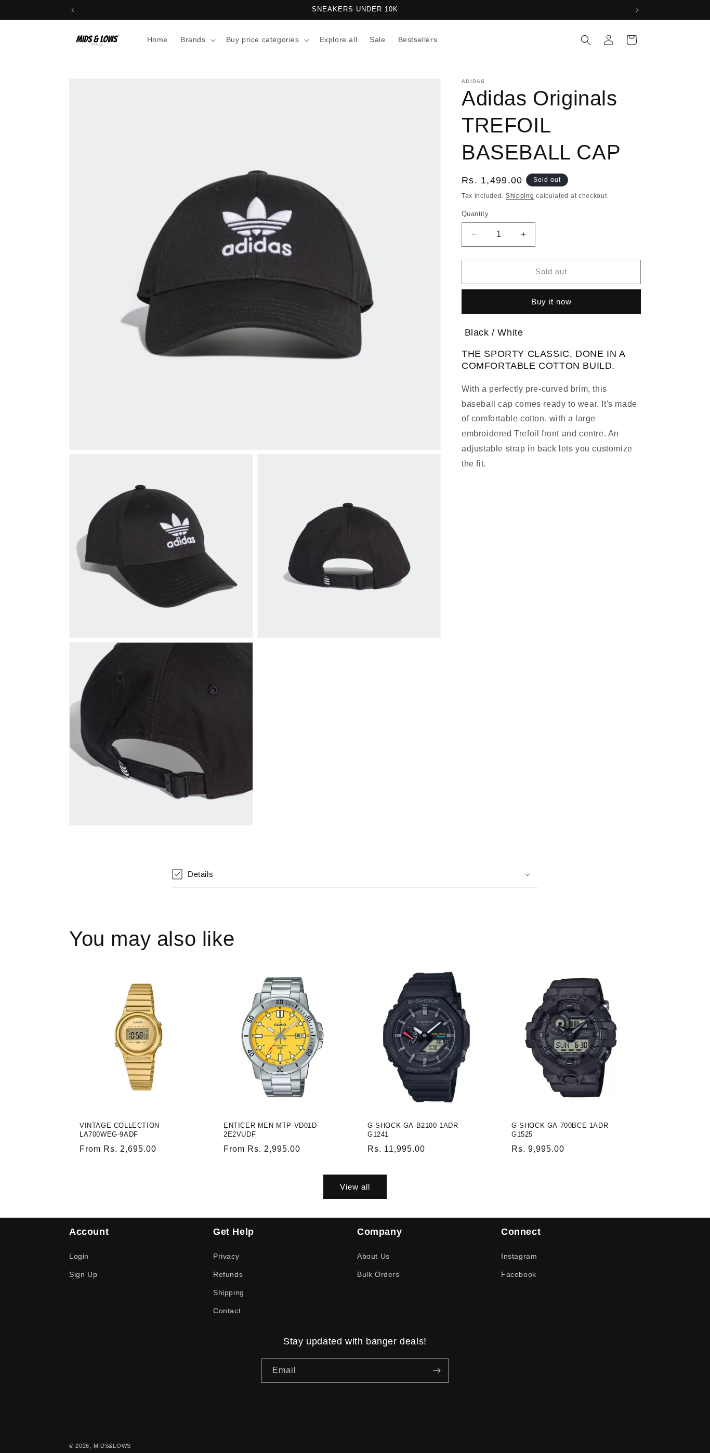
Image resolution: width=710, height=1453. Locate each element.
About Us (373, 1255)
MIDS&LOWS (112, 1446)
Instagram (519, 1255)
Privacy (226, 1255)
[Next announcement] (637, 10)
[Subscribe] (436, 1370)
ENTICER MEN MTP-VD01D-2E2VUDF (271, 1130)
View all (355, 1186)
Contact (227, 1311)
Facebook (518, 1274)
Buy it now (551, 301)
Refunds (228, 1274)
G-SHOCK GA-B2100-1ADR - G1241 (415, 1130)
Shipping (520, 195)
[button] (197, 39)
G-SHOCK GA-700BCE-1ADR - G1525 (562, 1130)
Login (79, 1255)
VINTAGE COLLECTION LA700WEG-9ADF (120, 1130)
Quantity (475, 214)
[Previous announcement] (72, 10)
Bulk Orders (378, 1274)
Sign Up (83, 1274)
